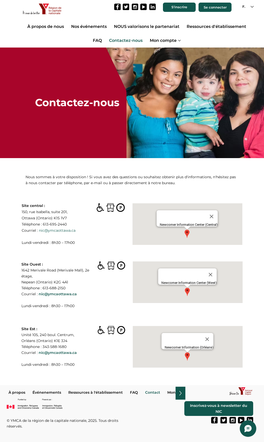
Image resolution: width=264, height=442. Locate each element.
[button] (179, 7)
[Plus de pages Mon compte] (179, 40)
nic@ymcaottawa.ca (57, 230)
